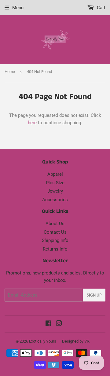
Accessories (55, 199)
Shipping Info (55, 240)
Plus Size (55, 183)
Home (10, 71)
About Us (55, 223)
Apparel (55, 174)
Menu (18, 7)
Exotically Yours (42, 341)
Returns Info (55, 249)
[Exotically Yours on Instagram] (59, 324)
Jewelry (55, 191)
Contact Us (55, 232)
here (32, 122)
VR (86, 341)
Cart (100, 7)
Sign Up (94, 295)
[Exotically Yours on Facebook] (48, 324)
